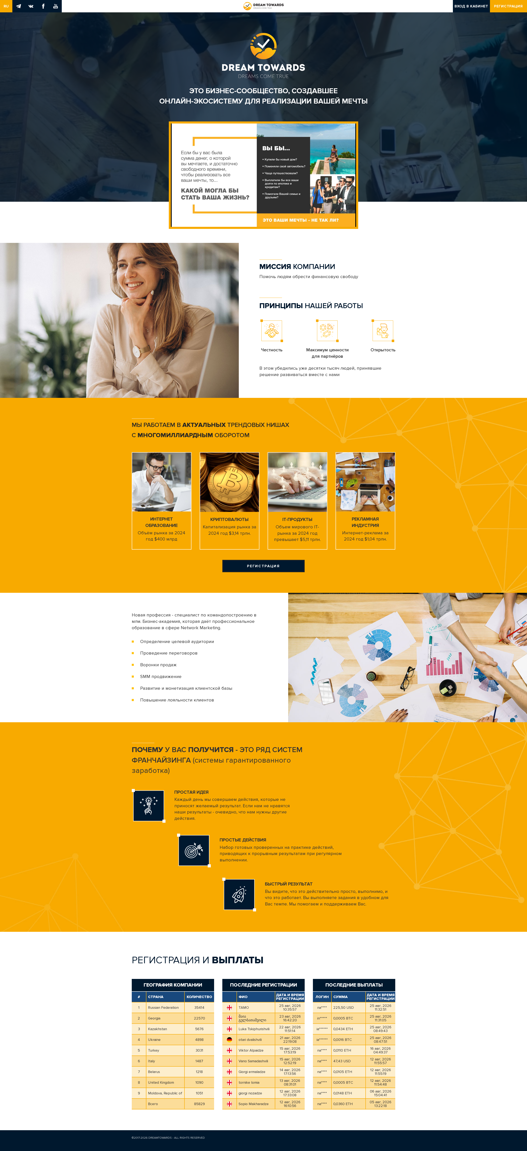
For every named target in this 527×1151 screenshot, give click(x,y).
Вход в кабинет (472, 6)
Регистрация (508, 6)
